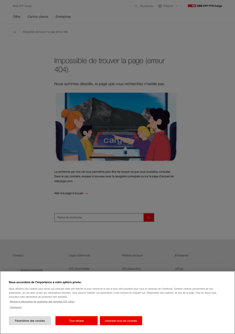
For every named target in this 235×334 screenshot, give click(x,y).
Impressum (16, 307)
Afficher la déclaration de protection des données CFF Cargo (42, 301)
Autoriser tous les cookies (121, 320)
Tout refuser (76, 320)
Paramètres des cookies (30, 320)
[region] (117, 302)
